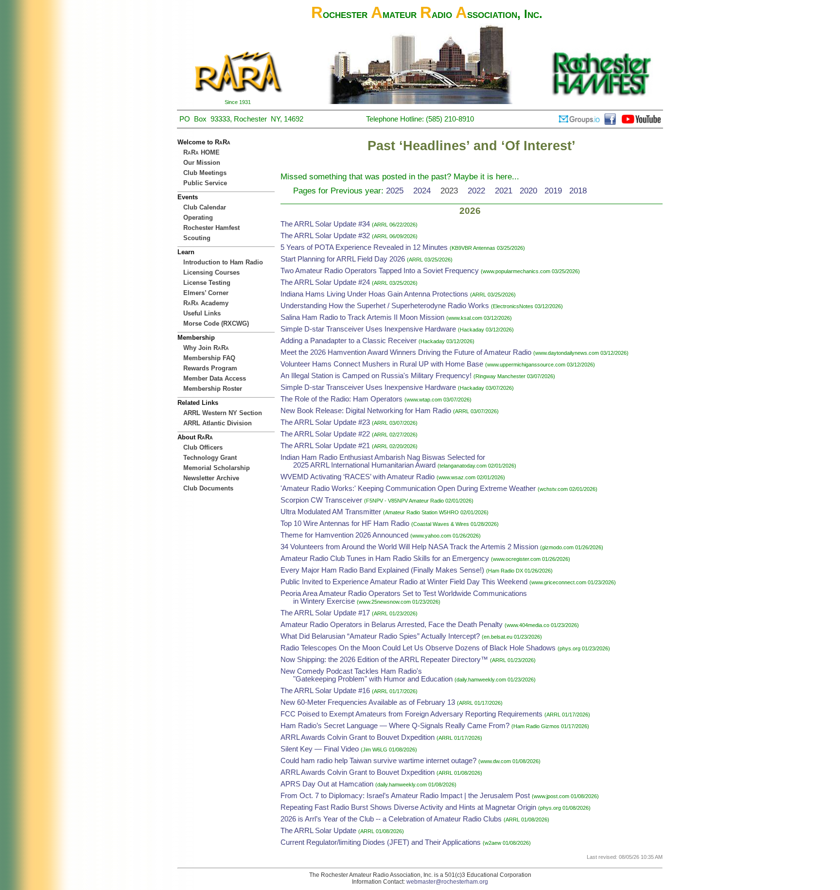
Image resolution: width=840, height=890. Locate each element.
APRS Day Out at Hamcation (326, 784)
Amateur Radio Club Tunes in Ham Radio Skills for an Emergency (384, 558)
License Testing (206, 282)
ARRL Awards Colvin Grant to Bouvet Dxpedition (357, 737)
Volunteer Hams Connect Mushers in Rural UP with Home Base (381, 364)
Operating (198, 217)
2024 (422, 190)
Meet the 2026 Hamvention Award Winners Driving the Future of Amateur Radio (405, 352)
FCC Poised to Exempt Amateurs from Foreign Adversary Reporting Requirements (411, 714)
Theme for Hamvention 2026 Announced (344, 535)
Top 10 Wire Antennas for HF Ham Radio (344, 523)
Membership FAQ (209, 358)
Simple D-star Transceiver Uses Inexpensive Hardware (368, 329)
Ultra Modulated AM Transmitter (330, 512)
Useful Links (202, 313)
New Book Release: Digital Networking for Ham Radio (365, 411)
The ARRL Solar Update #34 (325, 224)
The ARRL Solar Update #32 (325, 236)
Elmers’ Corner (205, 293)
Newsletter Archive (211, 478)
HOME (201, 152)
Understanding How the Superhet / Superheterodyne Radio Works (384, 306)
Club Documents (208, 488)
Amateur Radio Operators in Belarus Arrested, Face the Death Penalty (391, 624)
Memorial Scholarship (216, 467)
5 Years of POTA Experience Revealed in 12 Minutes (364, 247)
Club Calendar (204, 207)
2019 (553, 190)
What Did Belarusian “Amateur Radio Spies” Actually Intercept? (381, 636)
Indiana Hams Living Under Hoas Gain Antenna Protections (374, 294)
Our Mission (201, 162)
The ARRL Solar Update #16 (325, 691)
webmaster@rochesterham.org (447, 881)
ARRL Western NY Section (222, 413)
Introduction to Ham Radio (223, 262)
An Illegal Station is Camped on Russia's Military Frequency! (376, 376)
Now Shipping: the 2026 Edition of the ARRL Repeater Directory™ (384, 659)
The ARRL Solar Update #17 (325, 613)
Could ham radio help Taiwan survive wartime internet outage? (378, 761)
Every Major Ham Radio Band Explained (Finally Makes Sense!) (382, 570)
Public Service (205, 183)
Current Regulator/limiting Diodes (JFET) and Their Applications (380, 842)
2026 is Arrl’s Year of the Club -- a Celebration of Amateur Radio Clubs (391, 819)
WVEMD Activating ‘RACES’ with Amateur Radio (357, 477)
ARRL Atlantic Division (217, 423)
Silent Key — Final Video (319, 749)
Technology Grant (210, 457)
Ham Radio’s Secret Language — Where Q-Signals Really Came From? (394, 726)
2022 (476, 190)
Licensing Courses (211, 272)
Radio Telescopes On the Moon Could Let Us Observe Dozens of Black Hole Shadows (418, 648)
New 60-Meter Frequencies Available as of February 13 (367, 702)
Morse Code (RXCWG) (216, 323)
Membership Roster (212, 388)
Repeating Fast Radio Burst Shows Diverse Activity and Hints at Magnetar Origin (408, 807)
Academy (205, 303)
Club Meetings (205, 172)
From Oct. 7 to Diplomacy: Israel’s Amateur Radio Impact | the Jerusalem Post (405, 796)
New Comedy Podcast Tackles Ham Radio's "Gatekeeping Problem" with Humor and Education (366, 675)
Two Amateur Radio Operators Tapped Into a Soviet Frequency (379, 271)
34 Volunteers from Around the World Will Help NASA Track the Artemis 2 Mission (409, 547)
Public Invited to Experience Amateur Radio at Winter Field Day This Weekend (403, 582)
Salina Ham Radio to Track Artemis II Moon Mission (362, 317)
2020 (528, 190)
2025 (394, 190)
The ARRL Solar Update (318, 831)
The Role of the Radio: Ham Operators (341, 399)
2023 (449, 190)
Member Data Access (214, 378)
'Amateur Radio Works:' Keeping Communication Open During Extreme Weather (408, 488)
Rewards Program (210, 368)
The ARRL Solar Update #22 (325, 434)
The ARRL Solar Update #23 (325, 422)
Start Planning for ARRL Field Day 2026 (342, 259)
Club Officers (203, 447)
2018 (578, 190)
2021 (503, 190)
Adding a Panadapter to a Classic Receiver (348, 341)
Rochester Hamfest (211, 227)
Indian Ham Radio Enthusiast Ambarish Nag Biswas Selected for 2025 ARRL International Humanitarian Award (382, 461)
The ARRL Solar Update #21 (325, 446)
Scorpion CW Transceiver (321, 500)
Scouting (196, 238)
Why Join (206, 347)
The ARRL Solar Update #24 (325, 282)
